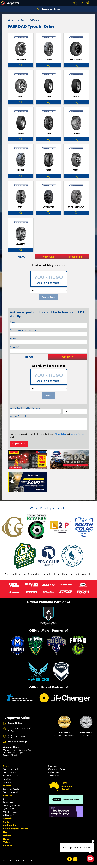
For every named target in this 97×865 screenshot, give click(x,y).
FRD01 (21, 96)
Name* (13, 322)
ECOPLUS (48, 59)
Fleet (5, 832)
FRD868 (20, 170)
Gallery (7, 835)
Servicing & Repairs (11, 805)
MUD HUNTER (48, 207)
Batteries (6, 799)
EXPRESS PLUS (76, 59)
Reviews (7, 845)
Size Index (52, 766)
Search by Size (9, 772)
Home (13, 20)
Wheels (7, 785)
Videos (6, 842)
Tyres (6, 766)
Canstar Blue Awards (57, 769)
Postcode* (14, 347)
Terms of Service (77, 434)
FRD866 (76, 133)
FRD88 (48, 170)
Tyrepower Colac (50, 9)
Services (7, 795)
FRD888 (76, 170)
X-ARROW (20, 244)
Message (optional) (18, 416)
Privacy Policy (60, 434)
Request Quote (18, 444)
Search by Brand (10, 775)
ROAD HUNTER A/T (76, 207)
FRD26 (76, 96)
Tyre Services (8, 808)
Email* (13, 338)
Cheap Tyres (53, 775)
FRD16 (48, 96)
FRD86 (48, 133)
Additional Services (11, 815)
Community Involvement (16, 828)
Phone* (24, 330)
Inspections (8, 802)
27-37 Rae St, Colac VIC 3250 (20, 730)
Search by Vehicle (11, 769)
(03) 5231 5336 (16, 736)
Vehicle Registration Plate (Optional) (25, 408)
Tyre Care (7, 779)
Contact (7, 821)
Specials (7, 818)
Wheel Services (10, 812)
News (6, 838)
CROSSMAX (21, 59)
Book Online (9, 825)
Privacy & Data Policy (18, 861)
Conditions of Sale (33, 861)
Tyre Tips (7, 782)
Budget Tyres (53, 772)
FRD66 (21, 133)
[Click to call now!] (74, 3)
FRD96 (21, 207)
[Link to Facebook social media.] (69, 859)
